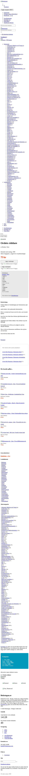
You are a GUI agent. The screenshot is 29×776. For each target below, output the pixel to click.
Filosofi (10, 73)
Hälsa (10, 93)
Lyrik (9, 116)
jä (8, 103)
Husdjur (10, 90)
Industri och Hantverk (13, 97)
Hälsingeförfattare (13, 94)
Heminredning (12, 86)
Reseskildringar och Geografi (16, 152)
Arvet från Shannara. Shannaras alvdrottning (13, 357)
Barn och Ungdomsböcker (15, 54)
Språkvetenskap (12, 167)
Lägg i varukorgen (9, 261)
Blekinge (9, 183)
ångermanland (10, 219)
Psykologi (11, 147)
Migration (10, 123)
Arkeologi (10, 48)
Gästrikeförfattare (12, 83)
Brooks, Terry (5, 274)
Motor (10, 132)
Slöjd (9, 165)
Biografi (10, 57)
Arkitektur (10, 50)
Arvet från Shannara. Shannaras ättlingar (12, 354)
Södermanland (10, 211)
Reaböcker (8, 15)
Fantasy (10, 70)
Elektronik (11, 67)
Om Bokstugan (8, 18)
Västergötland (10, 216)
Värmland (9, 213)
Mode (9, 130)
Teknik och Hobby (13, 172)
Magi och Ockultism (13, 117)
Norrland (9, 202)
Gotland (9, 189)
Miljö (9, 129)
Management (11, 119)
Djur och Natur (12, 63)
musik (10, 133)
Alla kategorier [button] (5, 504)
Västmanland (10, 218)
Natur (9, 134)
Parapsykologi (11, 143)
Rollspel (10, 153)
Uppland (9, 212)
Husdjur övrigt (12, 91)
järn (9, 106)
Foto (9, 78)
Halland (9, 192)
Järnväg (10, 107)
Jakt (9, 101)
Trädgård (10, 173)
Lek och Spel (11, 114)
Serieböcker (11, 157)
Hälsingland (10, 193)
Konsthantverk (12, 111)
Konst (10, 110)
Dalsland (9, 188)
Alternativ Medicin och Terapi (15, 45)
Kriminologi (11, 113)
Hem (2, 233)
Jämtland (9, 196)
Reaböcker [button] (5, 456)
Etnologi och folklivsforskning (16, 68)
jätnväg (9, 109)
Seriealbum (11, 156)
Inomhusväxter (12, 98)
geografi (10, 81)
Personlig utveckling (13, 144)
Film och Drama (12, 71)
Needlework (11, 139)
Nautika (10, 137)
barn (9, 52)
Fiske (9, 74)
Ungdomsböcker (12, 176)
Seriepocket (11, 159)
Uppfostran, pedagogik (14, 178)
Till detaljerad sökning (7, 34)
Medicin (10, 121)
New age (10, 140)
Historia (10, 87)
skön (9, 162)
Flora (9, 75)
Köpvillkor (6, 21)
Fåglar (9, 80)
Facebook (7, 755)
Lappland (9, 198)
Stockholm (10, 208)
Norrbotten (10, 201)
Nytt (5, 224)
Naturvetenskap (12, 136)
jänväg (9, 104)
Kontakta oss (7, 20)
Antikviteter (11, 47)
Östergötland (10, 222)
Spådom (10, 169)
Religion (10, 149)
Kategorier (6, 12)
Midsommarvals (22, 441)
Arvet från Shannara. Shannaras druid (12, 352)
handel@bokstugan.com (7, 746)
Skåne (8, 205)
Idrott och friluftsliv (13, 96)
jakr (9, 100)
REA (5, 225)
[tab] (14, 453)
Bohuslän (9, 185)
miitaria (9, 124)
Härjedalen (10, 195)
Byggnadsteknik (12, 60)
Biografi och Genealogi (14, 58)
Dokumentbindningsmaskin (15, 64)
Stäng (2, 678)
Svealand (9, 209)
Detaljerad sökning (8, 22)
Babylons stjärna (23, 413)
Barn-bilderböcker (13, 55)
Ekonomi (10, 65)
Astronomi (11, 51)
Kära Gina (21, 394)
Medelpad (9, 199)
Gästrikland (10, 190)
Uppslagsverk (11, 179)
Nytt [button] (5, 453)
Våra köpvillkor (9, 738)
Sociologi (10, 166)
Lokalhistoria (7, 182)
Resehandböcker (12, 150)
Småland (9, 206)
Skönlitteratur (12, 163)
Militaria (10, 127)
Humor (10, 88)
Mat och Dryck (12, 120)
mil (8, 126)
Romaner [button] (3, 340)
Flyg (9, 77)
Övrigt (9, 180)
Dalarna (10, 61)
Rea (5, 732)
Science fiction (12, 155)
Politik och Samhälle (13, 146)
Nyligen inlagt (10, 14)
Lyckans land (21, 432)
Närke (8, 203)
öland (8, 221)
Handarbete (11, 84)
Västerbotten (10, 215)
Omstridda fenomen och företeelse (17, 142)
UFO (9, 175)
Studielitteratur (12, 170)
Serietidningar (11, 160)
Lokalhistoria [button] (4, 459)
